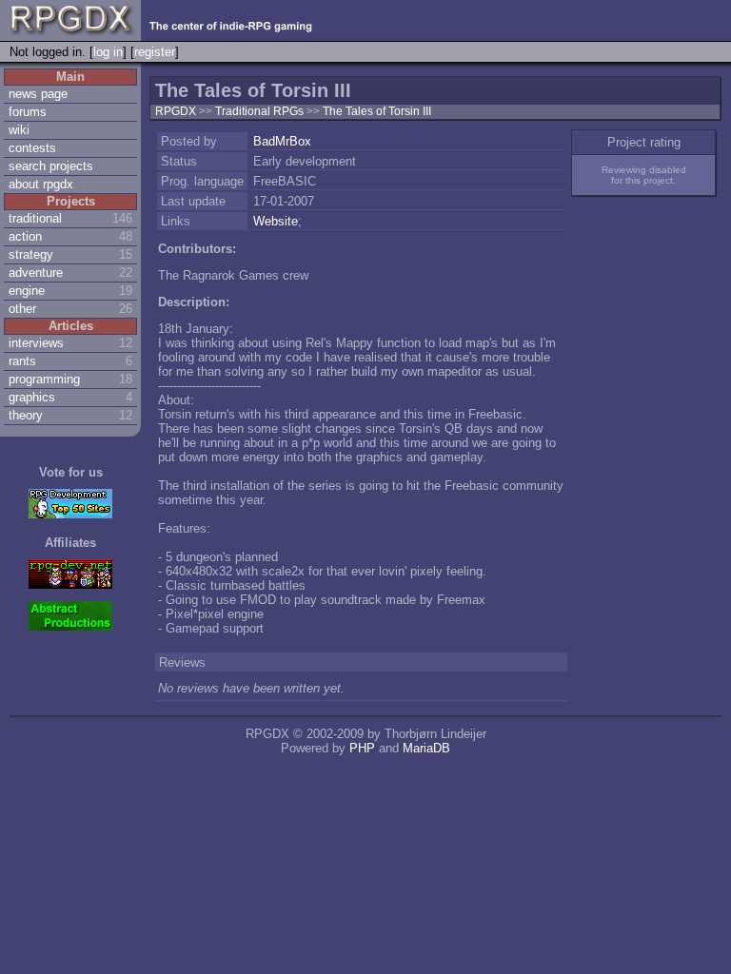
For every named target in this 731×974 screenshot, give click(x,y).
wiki (19, 130)
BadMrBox (282, 141)
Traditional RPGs (260, 111)
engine (27, 290)
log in (108, 52)
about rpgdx (41, 184)
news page (38, 94)
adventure (36, 272)
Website (275, 221)
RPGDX (175, 111)
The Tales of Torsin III (377, 111)
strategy (31, 254)
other (22, 309)
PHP (362, 748)
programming (44, 379)
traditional (35, 218)
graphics (32, 397)
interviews (36, 343)
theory (26, 415)
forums (28, 112)
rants (22, 361)
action (25, 236)
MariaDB (426, 748)
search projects (51, 166)
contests (32, 148)
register (154, 52)
